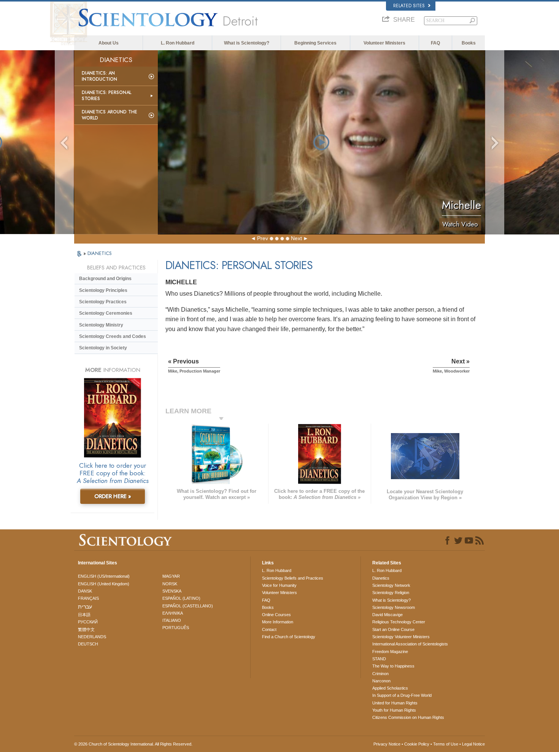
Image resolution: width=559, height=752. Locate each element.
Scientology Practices (103, 301)
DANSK (85, 591)
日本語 (84, 614)
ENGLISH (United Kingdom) (103, 584)
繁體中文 (86, 629)
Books (469, 43)
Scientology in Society (103, 348)
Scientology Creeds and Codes (112, 336)
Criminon (380, 673)
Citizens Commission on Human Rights (408, 717)
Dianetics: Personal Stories (106, 95)
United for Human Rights (395, 703)
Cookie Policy (416, 744)
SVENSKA (171, 591)
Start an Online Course (393, 629)
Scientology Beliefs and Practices (292, 578)
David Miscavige (387, 614)
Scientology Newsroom (393, 607)
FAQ (435, 43)
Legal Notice (473, 744)
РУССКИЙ (88, 622)
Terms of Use (445, 744)
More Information (277, 622)
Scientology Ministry (101, 325)
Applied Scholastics (390, 688)
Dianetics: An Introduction (99, 76)
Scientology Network (391, 585)
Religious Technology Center (398, 622)
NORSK (169, 584)
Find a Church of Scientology (288, 636)
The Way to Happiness (393, 666)
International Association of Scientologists (410, 644)
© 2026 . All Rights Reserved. (133, 744)
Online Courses (276, 614)
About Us (108, 43)
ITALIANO (171, 620)
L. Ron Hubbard (177, 43)
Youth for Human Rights (394, 710)
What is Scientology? (246, 43)
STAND (379, 658)
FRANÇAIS (88, 598)
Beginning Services (315, 43)
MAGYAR (171, 576)
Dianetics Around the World (109, 114)
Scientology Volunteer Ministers (401, 636)
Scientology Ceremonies (105, 313)
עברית (85, 607)
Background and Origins (105, 278)
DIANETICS (99, 253)
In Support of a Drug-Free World (402, 695)
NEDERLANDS (92, 636)
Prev (262, 238)
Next (296, 238)
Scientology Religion (390, 592)
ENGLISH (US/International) (104, 576)
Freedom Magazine (390, 651)
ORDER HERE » (112, 496)
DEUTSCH (88, 644)
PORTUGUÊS (175, 627)
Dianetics (380, 578)
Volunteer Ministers (384, 43)
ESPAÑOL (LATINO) (181, 598)
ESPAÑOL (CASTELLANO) (187, 606)
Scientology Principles (103, 290)
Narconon (381, 681)
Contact (269, 629)
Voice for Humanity (279, 585)
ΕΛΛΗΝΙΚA (172, 613)
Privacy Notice (386, 744)
